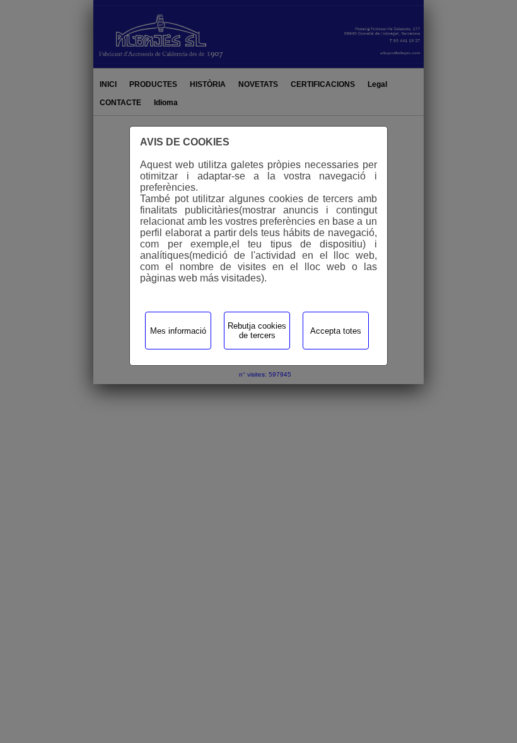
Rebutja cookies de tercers (257, 330)
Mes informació (178, 331)
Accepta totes (335, 331)
